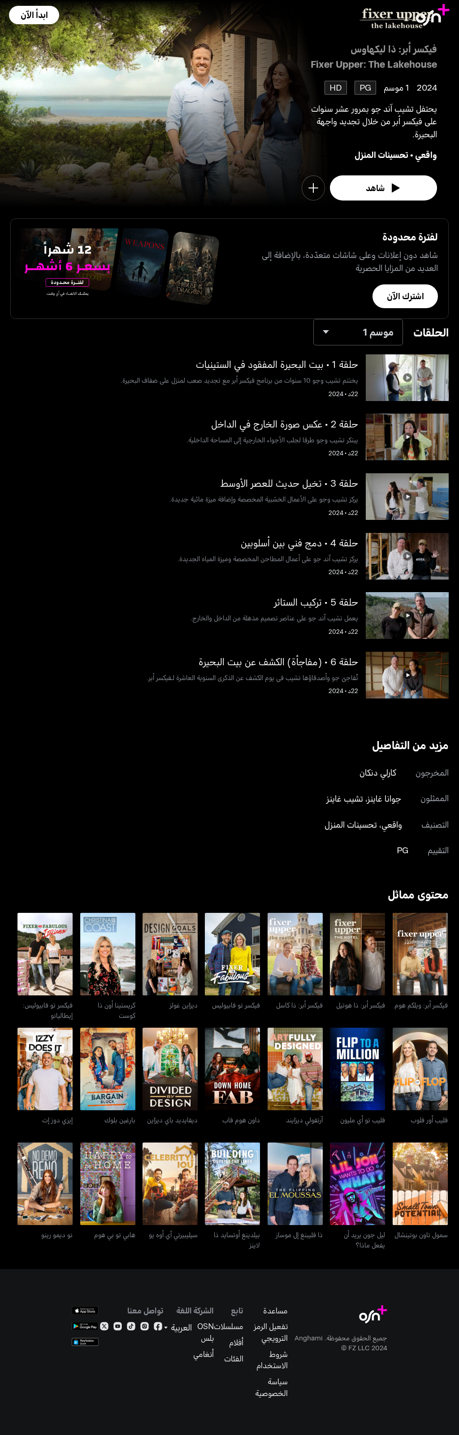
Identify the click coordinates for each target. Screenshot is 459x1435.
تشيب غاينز (344, 798)
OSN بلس (205, 1332)
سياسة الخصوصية (271, 1387)
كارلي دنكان (377, 772)
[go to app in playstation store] (85, 1342)
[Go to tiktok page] (131, 1328)
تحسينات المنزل (381, 154)
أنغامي (203, 1354)
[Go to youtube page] (117, 1328)
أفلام (236, 1342)
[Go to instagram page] (144, 1328)
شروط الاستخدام (271, 1359)
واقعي (426, 154)
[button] (34, 15)
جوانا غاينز (384, 798)
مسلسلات (228, 1326)
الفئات (233, 1358)
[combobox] (358, 332)
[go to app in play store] (85, 1326)
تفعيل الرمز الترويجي (270, 1332)
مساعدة (275, 1310)
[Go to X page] (104, 1328)
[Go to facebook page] (158, 1328)
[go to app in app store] (85, 1310)
